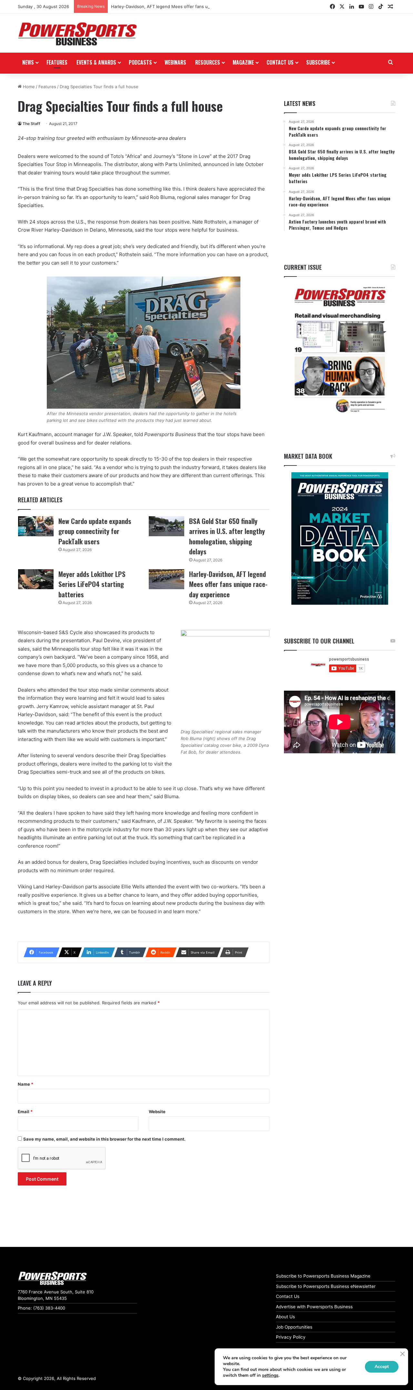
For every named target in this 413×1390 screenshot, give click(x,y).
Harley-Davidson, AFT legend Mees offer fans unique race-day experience (186, 6)
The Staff (31, 123)
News (28, 62)
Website (157, 1111)
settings (270, 1375)
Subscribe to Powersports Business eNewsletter (326, 1286)
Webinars (175, 62)
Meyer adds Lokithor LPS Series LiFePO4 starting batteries (92, 584)
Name (25, 1084)
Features (56, 62)
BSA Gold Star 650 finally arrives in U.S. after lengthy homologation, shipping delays (227, 536)
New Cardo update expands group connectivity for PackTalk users (94, 531)
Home (28, 86)
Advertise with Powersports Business (314, 1306)
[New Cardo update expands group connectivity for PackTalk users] (36, 526)
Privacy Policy (291, 1337)
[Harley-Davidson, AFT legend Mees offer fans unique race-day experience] (166, 579)
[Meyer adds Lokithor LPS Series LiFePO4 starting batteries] (36, 579)
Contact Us (287, 1296)
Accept (382, 1367)
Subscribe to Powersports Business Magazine (323, 1276)
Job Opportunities (294, 1327)
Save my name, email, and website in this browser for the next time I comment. (104, 1139)
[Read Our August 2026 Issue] (339, 350)
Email (25, 1111)
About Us (285, 1316)
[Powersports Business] (77, 34)
